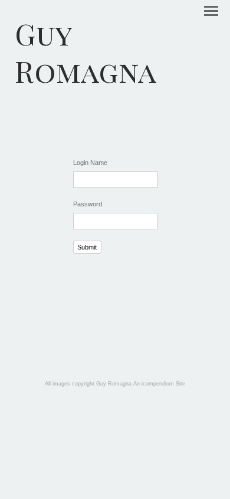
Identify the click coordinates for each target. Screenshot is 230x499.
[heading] (115, 52)
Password (87, 204)
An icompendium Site (159, 384)
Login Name (90, 162)
